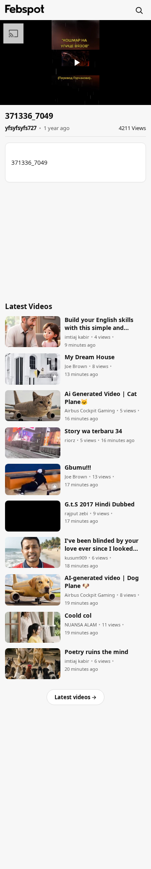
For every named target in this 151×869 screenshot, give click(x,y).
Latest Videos (28, 306)
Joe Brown (76, 366)
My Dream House (90, 357)
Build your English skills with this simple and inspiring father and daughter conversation (99, 324)
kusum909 (76, 558)
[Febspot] (24, 10)
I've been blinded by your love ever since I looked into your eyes (101, 545)
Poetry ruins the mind (96, 652)
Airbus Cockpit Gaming (90, 411)
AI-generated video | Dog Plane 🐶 (102, 582)
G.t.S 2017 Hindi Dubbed (100, 504)
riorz (70, 440)
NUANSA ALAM (81, 625)
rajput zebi (76, 513)
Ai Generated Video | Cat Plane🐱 (101, 398)
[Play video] (75, 62)
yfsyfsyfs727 (20, 128)
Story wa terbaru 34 (93, 431)
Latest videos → (75, 697)
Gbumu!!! (78, 467)
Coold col (78, 615)
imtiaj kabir (77, 337)
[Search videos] (139, 10)
